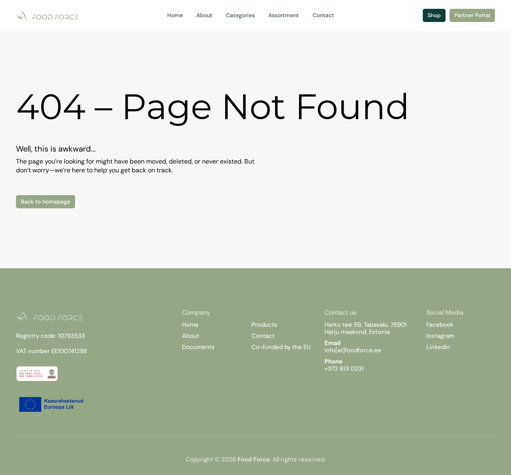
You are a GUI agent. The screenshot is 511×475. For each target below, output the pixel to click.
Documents (198, 347)
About (190, 336)
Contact (263, 336)
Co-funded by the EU (281, 347)
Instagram (440, 336)
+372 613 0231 (344, 369)
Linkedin (438, 347)
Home (190, 325)
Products (264, 325)
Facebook (440, 325)
